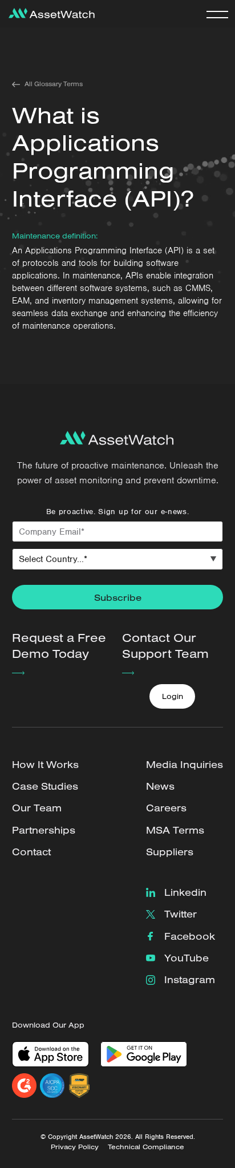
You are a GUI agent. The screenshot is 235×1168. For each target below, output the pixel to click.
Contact (31, 852)
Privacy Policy (75, 1146)
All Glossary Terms (53, 84)
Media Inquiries (184, 764)
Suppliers (169, 852)
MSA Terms (175, 830)
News (160, 786)
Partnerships (43, 830)
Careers (166, 808)
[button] (217, 14)
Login (172, 696)
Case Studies (45, 786)
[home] (49, 13)
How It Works (45, 764)
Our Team (37, 808)
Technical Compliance (146, 1146)
